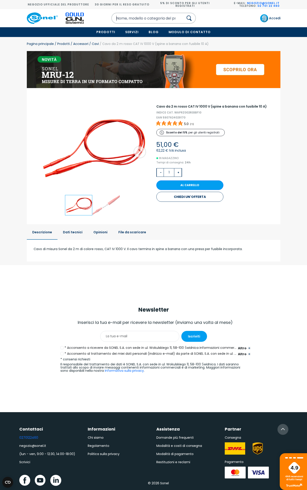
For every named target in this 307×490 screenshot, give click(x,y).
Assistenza (168, 429)
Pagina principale (40, 44)
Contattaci (31, 429)
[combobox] (143, 18)
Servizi (132, 32)
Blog (154, 32)
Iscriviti (194, 336)
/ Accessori (79, 44)
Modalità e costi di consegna (179, 445)
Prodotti (105, 32)
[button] (139, 152)
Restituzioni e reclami (173, 462)
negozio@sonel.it (263, 3)
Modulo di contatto (190, 32)
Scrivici (24, 462)
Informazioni (101, 429)
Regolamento (98, 445)
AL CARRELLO (189, 185)
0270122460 (28, 437)
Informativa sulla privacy (124, 370)
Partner (233, 429)
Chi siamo (96, 437)
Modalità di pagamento (175, 454)
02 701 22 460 (268, 6)
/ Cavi (93, 44)
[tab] (42, 232)
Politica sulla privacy (104, 454)
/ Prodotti (62, 44)
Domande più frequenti (175, 437)
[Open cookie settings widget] (7, 482)
